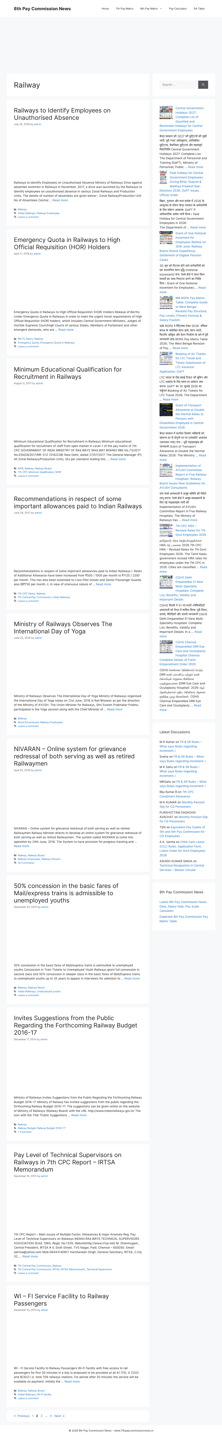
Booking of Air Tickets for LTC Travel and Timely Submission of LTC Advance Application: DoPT (183, 362)
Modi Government (28, 722)
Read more (60, 200)
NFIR (20, 468)
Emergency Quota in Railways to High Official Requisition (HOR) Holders (67, 243)
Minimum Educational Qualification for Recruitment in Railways (68, 373)
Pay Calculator (178, 8)
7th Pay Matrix (124, 8)
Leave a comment (28, 216)
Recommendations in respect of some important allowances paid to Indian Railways (78, 502)
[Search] (203, 85)
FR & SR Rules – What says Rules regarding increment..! (181, 746)
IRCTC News (25, 338)
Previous (21, 1416)
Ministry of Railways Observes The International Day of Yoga (63, 627)
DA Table (199, 8)
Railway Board (43, 468)
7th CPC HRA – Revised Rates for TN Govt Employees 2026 (191, 530)
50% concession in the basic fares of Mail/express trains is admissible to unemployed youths (66, 893)
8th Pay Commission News (42, 8)
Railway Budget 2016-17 (51, 1128)
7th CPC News (26, 593)
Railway (22, 209)
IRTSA (56, 1269)
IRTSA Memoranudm (73, 1269)
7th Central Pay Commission (34, 597)
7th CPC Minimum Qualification (36, 472)
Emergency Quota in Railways (57, 342)
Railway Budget (27, 1128)
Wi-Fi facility (44, 1394)
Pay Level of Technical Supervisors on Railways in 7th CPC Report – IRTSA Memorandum (67, 1162)
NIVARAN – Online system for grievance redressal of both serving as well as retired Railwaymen (74, 756)
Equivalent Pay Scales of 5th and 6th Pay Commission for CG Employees (182, 831)
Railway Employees (48, 213)
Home (105, 8)
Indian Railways (27, 213)
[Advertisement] (111, 41)
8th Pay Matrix (149, 8)
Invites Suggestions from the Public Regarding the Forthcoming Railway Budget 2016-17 (75, 1025)
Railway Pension (51, 858)
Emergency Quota (28, 342)
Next (59, 1416)
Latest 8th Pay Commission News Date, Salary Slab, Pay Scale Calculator (183, 906)
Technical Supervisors (99, 1269)
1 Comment (24, 1131)
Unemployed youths (49, 991)
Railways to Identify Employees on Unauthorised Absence (62, 114)
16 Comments (26, 862)
